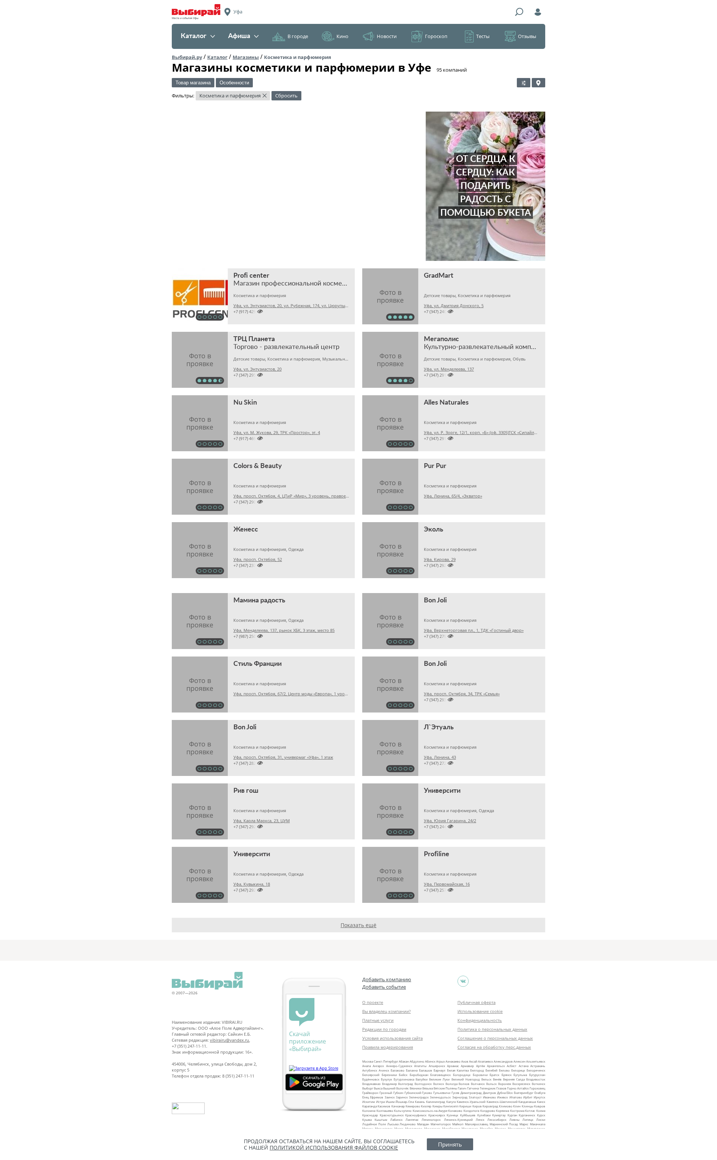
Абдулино (417, 1061)
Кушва (367, 1119)
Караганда (369, 1106)
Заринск (402, 1097)
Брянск (507, 1075)
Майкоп (457, 1124)
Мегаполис (441, 339)
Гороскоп (436, 36)
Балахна (412, 1070)
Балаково (397, 1070)
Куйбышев (467, 1115)
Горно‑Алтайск (518, 1088)
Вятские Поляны (445, 1088)
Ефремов (376, 1097)
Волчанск (478, 1084)
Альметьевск (535, 1061)
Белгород (477, 1070)
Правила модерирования (387, 1047)
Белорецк (518, 1070)
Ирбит (528, 1097)
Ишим (390, 1102)
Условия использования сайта (392, 1038)
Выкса (378, 1088)
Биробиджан (419, 1075)
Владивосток (535, 1079)
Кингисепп (451, 1106)
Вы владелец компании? (386, 1011)
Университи (442, 791)
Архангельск (496, 1066)
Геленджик (488, 1088)
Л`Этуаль (439, 727)
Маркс (523, 1124)
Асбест (511, 1066)
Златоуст (475, 1097)
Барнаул (440, 1070)
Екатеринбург (523, 1093)
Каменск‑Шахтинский (502, 1102)
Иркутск (539, 1097)
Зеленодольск (440, 1097)
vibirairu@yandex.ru (229, 1040)
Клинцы (527, 1106)
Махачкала (537, 1124)
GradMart (438, 275)
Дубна (501, 1093)
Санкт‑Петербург (386, 1061)
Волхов (464, 1084)
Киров (477, 1106)
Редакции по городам (384, 1029)
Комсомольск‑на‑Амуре (430, 1110)
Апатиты (420, 1066)
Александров (503, 1061)
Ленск (480, 1119)
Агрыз (440, 1061)
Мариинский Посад (504, 1124)
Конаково (455, 1110)
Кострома (517, 1110)
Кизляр (426, 1106)
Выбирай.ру (187, 57)
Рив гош (245, 791)
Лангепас (412, 1119)
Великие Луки (439, 1079)
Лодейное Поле (374, 1124)
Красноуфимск (415, 1115)
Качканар (398, 1106)
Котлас (530, 1110)
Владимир (389, 1084)
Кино (342, 36)
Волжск (438, 1084)
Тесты (483, 36)
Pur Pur (435, 466)
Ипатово (515, 1097)
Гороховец (537, 1088)
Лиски (540, 1119)
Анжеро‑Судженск (399, 1066)
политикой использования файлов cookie (334, 1147)
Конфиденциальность (479, 1020)
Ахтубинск (369, 1070)
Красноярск (436, 1115)
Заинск (390, 1097)
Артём (480, 1066)
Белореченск (536, 1070)
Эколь (433, 529)
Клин (517, 1106)
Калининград (435, 1102)
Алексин (519, 1061)
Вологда (451, 1084)
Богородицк (462, 1075)
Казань (420, 1102)
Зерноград (460, 1097)
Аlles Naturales (446, 402)
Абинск (430, 1061)
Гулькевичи (441, 1093)
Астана (523, 1066)
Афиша (239, 36)
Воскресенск (521, 1084)
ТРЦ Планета (254, 339)
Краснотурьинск (392, 1115)
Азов (464, 1061)
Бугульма (520, 1075)
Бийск (403, 1075)
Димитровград (471, 1093)
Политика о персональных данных (492, 1029)
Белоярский (370, 1075)
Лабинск (396, 1119)
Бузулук (386, 1079)
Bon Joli (435, 600)
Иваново (489, 1097)
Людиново (408, 1124)
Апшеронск (437, 1066)
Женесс (245, 529)
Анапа (366, 1066)
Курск (541, 1115)
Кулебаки (484, 1115)
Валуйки (422, 1079)
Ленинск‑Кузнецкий (458, 1119)
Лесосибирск (496, 1119)
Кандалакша (527, 1102)
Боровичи (480, 1075)
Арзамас (453, 1066)
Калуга (451, 1102)
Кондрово (487, 1110)
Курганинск (527, 1115)
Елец (365, 1097)
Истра (380, 1102)
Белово (504, 1070)
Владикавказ (371, 1084)
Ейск (509, 1093)
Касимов (384, 1106)
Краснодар (370, 1115)
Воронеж (504, 1084)
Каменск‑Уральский (471, 1102)
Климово (505, 1106)
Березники (389, 1075)
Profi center (251, 275)
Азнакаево (453, 1061)
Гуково (427, 1093)
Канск (541, 1102)
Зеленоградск (419, 1097)
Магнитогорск (441, 1124)
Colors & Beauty (257, 466)
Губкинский (412, 1093)
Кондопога (471, 1110)
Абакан (404, 1061)
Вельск (486, 1079)
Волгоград (405, 1084)
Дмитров (489, 1093)
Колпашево (384, 1110)
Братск (494, 1075)
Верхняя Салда (514, 1079)
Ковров (539, 1106)
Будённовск (370, 1079)
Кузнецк (452, 1115)
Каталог (194, 36)
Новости (387, 36)
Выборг (367, 1088)
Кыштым (381, 1119)
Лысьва (392, 1124)
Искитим (368, 1102)
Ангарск (378, 1066)
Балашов (425, 1070)
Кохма (540, 1110)
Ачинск (384, 1070)
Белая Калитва (458, 1070)
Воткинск (538, 1084)
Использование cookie (480, 1011)
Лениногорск (431, 1119)
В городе (298, 36)
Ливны (514, 1119)
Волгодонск (423, 1084)
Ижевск (502, 1097)
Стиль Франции (257, 664)
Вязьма (427, 1088)
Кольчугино (403, 1110)
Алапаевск (485, 1061)
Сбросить (286, 95)
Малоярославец (476, 1124)
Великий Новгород (465, 1079)
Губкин (398, 1093)
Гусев (455, 1093)
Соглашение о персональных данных (495, 1038)
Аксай (473, 1061)
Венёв (497, 1079)
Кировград (490, 1106)
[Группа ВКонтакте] (463, 981)
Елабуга (539, 1093)
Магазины (246, 57)
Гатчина (473, 1088)
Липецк (527, 1119)
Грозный (385, 1093)
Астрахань (537, 1066)
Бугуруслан (537, 1075)
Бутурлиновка (404, 1079)
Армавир (467, 1066)
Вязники (416, 1088)
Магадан (423, 1124)
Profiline (436, 854)
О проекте (372, 1002)
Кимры (437, 1106)
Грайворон (370, 1093)
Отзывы (527, 36)
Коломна (368, 1110)
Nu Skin (245, 402)
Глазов (501, 1088)
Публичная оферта (476, 1002)
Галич (462, 1088)
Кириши (465, 1106)
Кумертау (499, 1115)
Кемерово (413, 1106)
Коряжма (502, 1110)
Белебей (491, 1070)
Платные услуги (378, 1020)
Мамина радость (259, 600)
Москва (367, 1061)
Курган (512, 1115)
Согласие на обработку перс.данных (494, 1047)
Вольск (491, 1084)
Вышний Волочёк (396, 1088)
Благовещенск (440, 1075)
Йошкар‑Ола (404, 1102)
